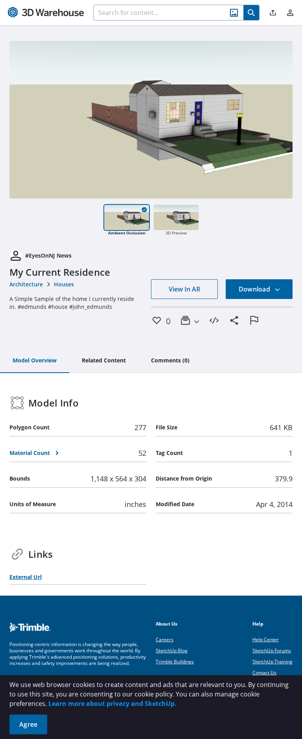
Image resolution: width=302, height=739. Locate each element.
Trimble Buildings (175, 661)
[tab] (34, 361)
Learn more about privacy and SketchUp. (112, 703)
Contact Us (264, 672)
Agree (28, 724)
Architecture (26, 284)
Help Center (265, 639)
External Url (25, 577)
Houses (64, 284)
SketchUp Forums (271, 650)
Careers (164, 639)
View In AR (184, 289)
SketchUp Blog (172, 650)
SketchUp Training (272, 661)
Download (255, 289)
